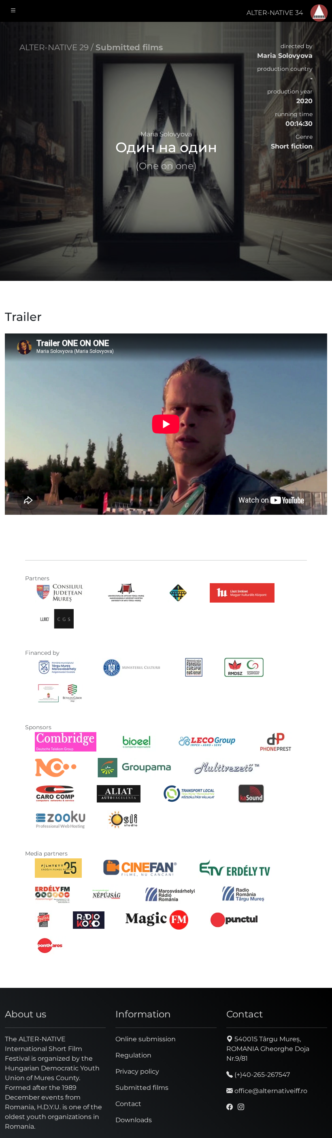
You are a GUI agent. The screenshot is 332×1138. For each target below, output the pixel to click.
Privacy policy (137, 1071)
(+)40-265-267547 (261, 1075)
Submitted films (129, 47)
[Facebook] (229, 1107)
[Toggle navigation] (13, 11)
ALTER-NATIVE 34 (275, 13)
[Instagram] (241, 1107)
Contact (128, 1104)
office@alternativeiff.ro (270, 1091)
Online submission (145, 1039)
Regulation (133, 1055)
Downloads (133, 1120)
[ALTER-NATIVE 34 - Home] (319, 13)
